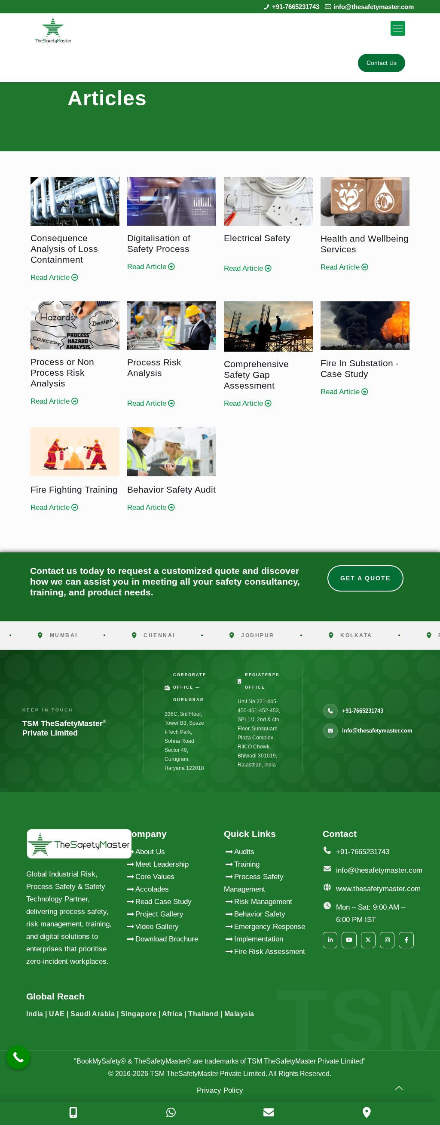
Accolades (152, 889)
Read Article (50, 277)
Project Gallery (159, 914)
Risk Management (263, 902)
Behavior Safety (259, 914)
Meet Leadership (162, 864)
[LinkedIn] (330, 940)
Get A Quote (365, 578)
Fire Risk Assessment (269, 951)
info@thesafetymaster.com (373, 6)
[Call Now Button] (18, 1057)
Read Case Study (163, 902)
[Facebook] (406, 940)
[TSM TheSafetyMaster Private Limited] (53, 28)
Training (247, 864)
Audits (244, 852)
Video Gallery (157, 927)
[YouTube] (349, 940)
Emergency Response (269, 927)
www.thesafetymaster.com (378, 889)
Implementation (258, 939)
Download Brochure (166, 939)
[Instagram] (387, 940)
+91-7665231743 (295, 6)
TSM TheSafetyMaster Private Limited (207, 1073)
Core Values (154, 877)
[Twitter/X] (368, 940)
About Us (150, 852)
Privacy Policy (220, 1090)
